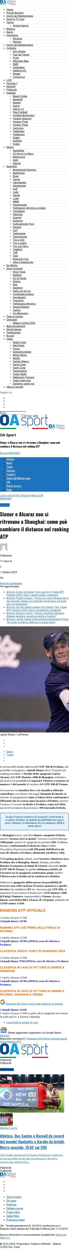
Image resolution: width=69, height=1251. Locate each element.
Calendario (19, 67)
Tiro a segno (20, 243)
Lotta (16, 198)
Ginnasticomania (22, 351)
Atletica (10, 28)
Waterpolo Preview (23, 377)
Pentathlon (19, 211)
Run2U (16, 358)
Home (9, 9)
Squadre (11, 92)
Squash (17, 227)
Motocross (19, 156)
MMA (16, 201)
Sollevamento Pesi (23, 224)
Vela (15, 255)
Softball (17, 140)
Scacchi (17, 217)
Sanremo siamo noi (23, 383)
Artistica (17, 38)
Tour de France (21, 54)
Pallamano (19, 131)
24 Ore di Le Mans (23, 153)
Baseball (18, 99)
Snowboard (19, 297)
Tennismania (20, 371)
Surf (15, 230)
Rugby (16, 137)
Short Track (19, 271)
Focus (16, 348)
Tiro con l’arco (20, 246)
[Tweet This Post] (37, 743)
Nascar (17, 163)
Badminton (19, 173)
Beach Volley (20, 96)
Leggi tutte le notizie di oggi (22, 1022)
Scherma (18, 220)
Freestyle (18, 300)
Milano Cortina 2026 (24, 323)
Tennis (10, 22)
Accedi (10, 335)
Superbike (18, 150)
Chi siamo (11, 1201)
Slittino (17, 281)
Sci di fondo (19, 278)
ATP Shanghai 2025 (33, 1038)
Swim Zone (19, 367)
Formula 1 (11, 83)
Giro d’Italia (19, 51)
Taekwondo (19, 233)
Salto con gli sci (22, 291)
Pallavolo (11, 89)
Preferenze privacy (15, 1220)
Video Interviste (22, 380)
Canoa (16, 179)
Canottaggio (19, 182)
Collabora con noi (14, 1208)
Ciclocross (19, 77)
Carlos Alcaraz (52, 1038)
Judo (15, 192)
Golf (15, 188)
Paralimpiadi (20, 204)
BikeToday (19, 345)
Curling (17, 310)
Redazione (11, 1204)
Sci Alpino (12, 265)
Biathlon (17, 275)
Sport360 (11, 166)
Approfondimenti (15, 326)
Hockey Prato (20, 124)
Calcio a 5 (18, 109)
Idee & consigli (14, 386)
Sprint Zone (19, 364)
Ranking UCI (19, 70)
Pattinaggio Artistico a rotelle (29, 208)
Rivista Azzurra (14, 12)
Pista (16, 57)
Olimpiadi (11, 319)
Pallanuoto (19, 134)
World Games (14, 329)
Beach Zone (19, 342)
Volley (16, 144)
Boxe (16, 176)
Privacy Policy (13, 1212)
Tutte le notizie (14, 316)
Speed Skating (21, 306)
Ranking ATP (14, 1041)
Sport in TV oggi (15, 19)
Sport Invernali (14, 268)
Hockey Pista (20, 121)
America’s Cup (21, 259)
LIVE (9, 80)
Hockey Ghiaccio (22, 118)
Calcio (16, 105)
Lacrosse (18, 128)
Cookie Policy (12, 1216)
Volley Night (19, 374)
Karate (16, 195)
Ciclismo (11, 48)
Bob (15, 284)
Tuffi (15, 252)
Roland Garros (21, 25)
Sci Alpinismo (20, 313)
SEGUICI (4, 1035)
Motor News (20, 355)
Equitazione (19, 185)
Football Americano (23, 115)
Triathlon (17, 249)
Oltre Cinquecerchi (23, 262)
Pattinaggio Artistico (24, 303)
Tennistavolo (20, 236)
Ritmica (17, 41)
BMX (15, 64)
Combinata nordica (23, 294)
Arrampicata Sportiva (24, 169)
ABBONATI (14, 453)
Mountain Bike (21, 61)
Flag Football (20, 112)
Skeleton (18, 287)
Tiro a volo (19, 239)
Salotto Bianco (21, 361)
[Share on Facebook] (37, 740)
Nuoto (9, 32)
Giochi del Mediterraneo (19, 16)
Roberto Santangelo (11, 583)
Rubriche (18, 214)
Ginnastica (12, 35)
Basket (17, 102)
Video (9, 339)
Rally (15, 160)
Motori (10, 147)
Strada (16, 73)
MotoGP (11, 86)
